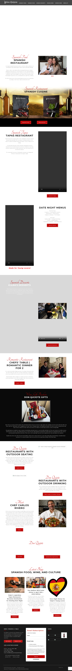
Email (28, 635)
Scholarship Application (52, 556)
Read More (14, 616)
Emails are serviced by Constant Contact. (33, 653)
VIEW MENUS (8, 641)
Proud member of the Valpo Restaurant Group (18, 668)
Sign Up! (36, 656)
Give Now (20, 556)
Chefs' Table (19, 383)
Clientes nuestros (32, 644)
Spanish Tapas (52, 195)
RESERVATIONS (18, 641)
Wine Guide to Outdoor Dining (52, 494)
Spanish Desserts (52, 345)
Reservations (42, 122)
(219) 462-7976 (7, 656)
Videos (19, 529)
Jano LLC (6, 668)
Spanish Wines (52, 225)
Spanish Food (25, 122)
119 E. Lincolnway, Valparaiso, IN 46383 (12, 655)
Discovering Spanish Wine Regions (36, 646)
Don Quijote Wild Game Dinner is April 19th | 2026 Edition (36, 592)
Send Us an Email (16, 656)
